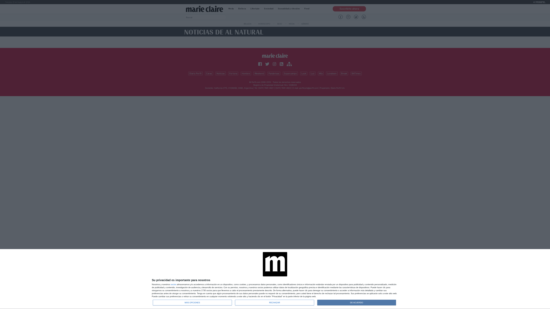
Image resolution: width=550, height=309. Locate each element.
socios (173, 284)
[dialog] (275, 279)
